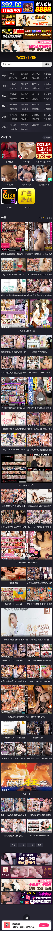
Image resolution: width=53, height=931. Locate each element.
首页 (13, 845)
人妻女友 (35, 114)
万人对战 (35, 74)
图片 (4, 106)
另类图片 (47, 109)
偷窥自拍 (13, 104)
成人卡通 (35, 94)
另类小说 (24, 119)
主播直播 (35, 88)
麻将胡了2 (13, 78)
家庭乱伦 (24, 114)
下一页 (31, 845)
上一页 (22, 845)
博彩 (4, 75)
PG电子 (13, 74)
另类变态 (47, 98)
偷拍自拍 (24, 94)
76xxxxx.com (26, 57)
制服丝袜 (13, 98)
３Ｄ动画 (47, 84)
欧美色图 (35, 104)
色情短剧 (24, 129)
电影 (4, 96)
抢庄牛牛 (47, 78)
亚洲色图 (24, 104)
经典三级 (24, 98)
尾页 (39, 845)
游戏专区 (47, 74)
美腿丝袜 (13, 109)
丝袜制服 (24, 88)
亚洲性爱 (13, 94)
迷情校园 (13, 119)
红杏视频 (13, 129)
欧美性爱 (47, 94)
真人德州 (24, 74)
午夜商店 (24, 125)
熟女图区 (35, 109)
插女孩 (13, 125)
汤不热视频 (47, 125)
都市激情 (13, 114)
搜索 (47, 64)
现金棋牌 (35, 78)
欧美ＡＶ (35, 84)
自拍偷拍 (24, 84)
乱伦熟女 (35, 98)
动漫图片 (47, 104)
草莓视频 (35, 125)
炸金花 (24, 78)
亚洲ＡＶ (13, 84)
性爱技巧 (47, 119)
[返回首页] (49, 925)
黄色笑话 (35, 119)
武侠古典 (47, 114)
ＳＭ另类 (47, 88)
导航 (4, 126)
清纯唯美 (24, 109)
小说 (4, 116)
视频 (4, 85)
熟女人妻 (13, 88)
